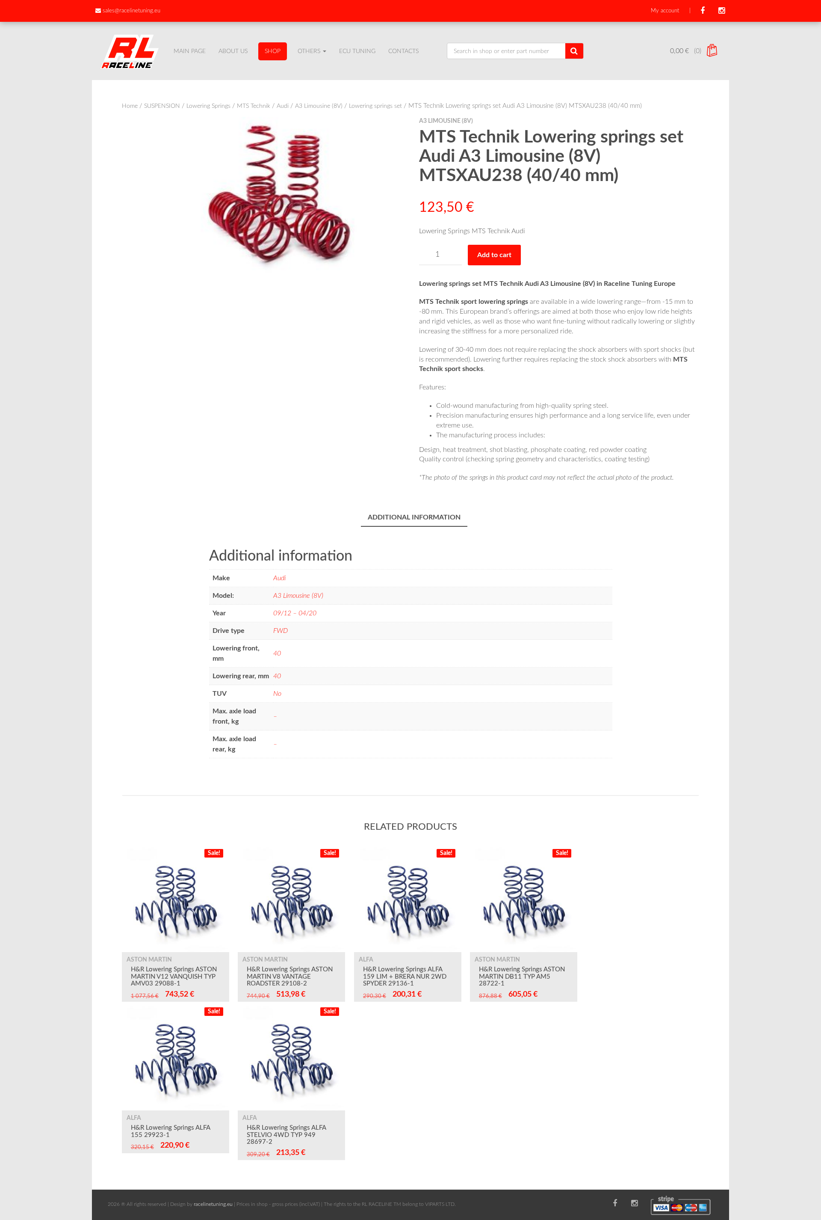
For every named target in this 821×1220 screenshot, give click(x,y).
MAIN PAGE (190, 51)
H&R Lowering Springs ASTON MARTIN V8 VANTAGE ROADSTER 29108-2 (290, 976)
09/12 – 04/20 (294, 613)
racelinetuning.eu (213, 1204)
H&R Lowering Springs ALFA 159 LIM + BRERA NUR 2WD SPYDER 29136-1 (404, 976)
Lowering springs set (375, 106)
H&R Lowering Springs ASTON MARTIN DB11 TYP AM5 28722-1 (522, 976)
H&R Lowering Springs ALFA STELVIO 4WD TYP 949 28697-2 (286, 1135)
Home (130, 106)
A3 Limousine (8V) (319, 106)
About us (233, 51)
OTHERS (310, 51)
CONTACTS (403, 51)
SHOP (273, 51)
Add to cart (494, 255)
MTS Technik (253, 106)
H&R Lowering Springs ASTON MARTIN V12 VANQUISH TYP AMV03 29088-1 (174, 976)
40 (277, 653)
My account (665, 11)
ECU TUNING (357, 51)
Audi (283, 106)
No (277, 693)
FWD (280, 630)
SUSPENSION (162, 106)
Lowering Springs (208, 106)
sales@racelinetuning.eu (131, 11)
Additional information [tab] (414, 517)
